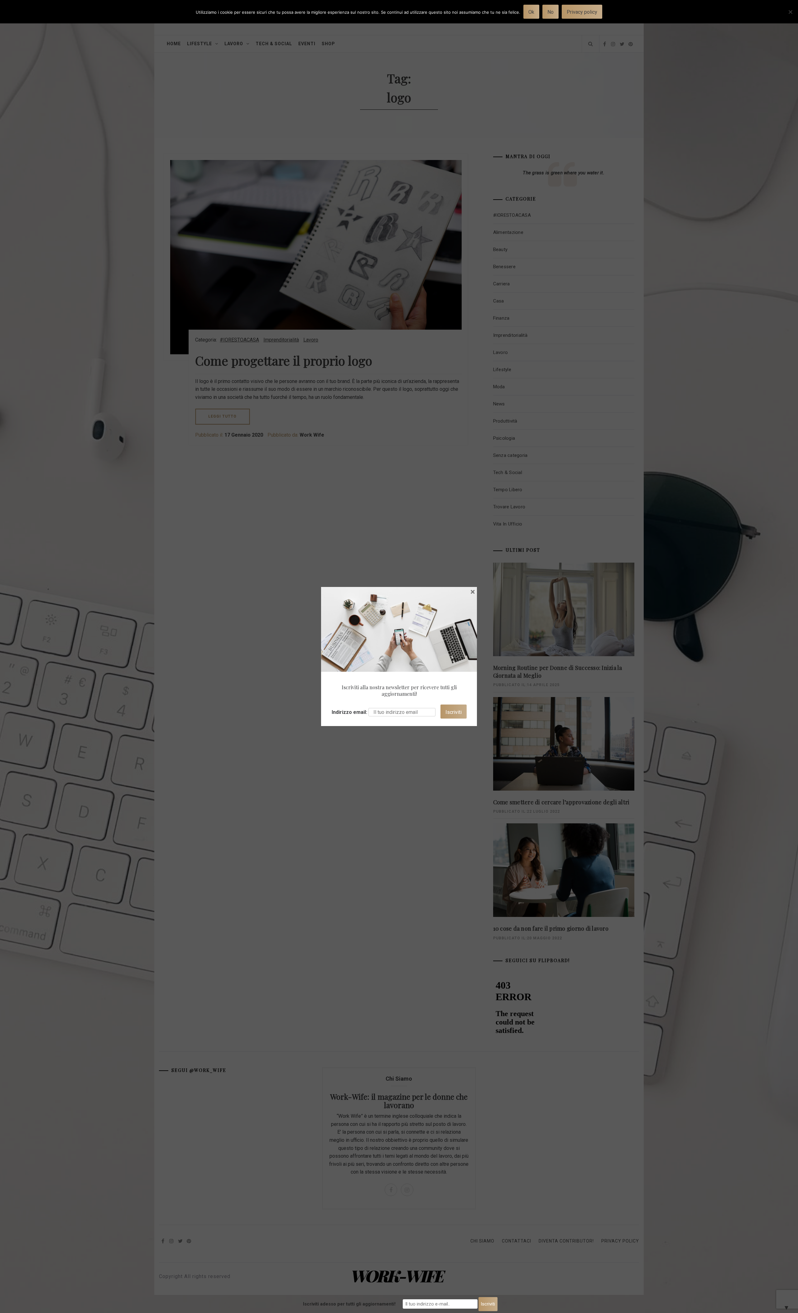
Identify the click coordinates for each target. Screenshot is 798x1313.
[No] (790, 16)
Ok (531, 12)
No (550, 12)
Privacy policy (582, 12)
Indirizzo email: (349, 712)
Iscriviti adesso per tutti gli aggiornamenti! (349, 1304)
